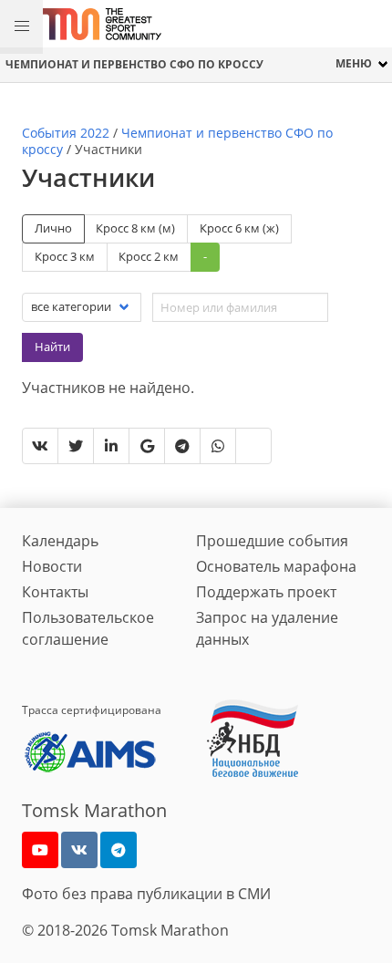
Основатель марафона (276, 566)
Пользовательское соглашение (88, 628)
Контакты (55, 592)
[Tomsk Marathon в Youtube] (40, 850)
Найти (52, 346)
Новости (52, 566)
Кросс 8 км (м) (135, 228)
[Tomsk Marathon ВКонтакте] (79, 850)
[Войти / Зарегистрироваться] (369, 24)
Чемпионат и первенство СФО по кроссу (134, 64)
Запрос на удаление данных (267, 628)
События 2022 (65, 132)
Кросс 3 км (65, 256)
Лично (53, 228)
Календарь (60, 541)
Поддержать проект (266, 592)
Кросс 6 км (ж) (239, 228)
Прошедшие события (272, 541)
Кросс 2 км (149, 256)
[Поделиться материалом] (118, 850)
